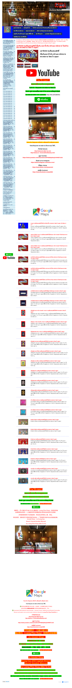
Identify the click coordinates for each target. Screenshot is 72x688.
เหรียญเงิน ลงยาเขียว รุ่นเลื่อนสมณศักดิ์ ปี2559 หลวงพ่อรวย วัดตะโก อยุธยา (46, 360)
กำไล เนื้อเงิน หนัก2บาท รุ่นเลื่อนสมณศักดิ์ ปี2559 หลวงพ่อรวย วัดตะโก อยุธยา (46, 400)
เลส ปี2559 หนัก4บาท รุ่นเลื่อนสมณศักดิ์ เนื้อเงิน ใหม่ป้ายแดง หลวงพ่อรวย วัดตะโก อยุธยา (48, 290)
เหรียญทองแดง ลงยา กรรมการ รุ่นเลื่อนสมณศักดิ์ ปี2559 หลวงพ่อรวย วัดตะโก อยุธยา (47, 331)
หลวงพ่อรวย (19, 39)
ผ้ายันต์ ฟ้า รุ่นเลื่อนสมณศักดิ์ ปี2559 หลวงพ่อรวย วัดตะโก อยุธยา (43, 458)
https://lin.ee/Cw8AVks (53, 94)
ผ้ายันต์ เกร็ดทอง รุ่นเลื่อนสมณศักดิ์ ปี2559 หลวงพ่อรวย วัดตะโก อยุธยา (45, 419)
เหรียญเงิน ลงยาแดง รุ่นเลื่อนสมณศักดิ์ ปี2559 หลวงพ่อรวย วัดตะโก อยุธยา (45, 341)
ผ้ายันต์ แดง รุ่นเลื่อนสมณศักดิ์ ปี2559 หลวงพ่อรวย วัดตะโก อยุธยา (44, 439)
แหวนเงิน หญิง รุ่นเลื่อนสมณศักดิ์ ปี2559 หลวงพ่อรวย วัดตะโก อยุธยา (44, 478)
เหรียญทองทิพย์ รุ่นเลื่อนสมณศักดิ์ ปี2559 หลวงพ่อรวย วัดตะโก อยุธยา (44, 390)
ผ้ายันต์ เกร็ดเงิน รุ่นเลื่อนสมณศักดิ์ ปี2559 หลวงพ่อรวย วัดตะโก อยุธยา (45, 429)
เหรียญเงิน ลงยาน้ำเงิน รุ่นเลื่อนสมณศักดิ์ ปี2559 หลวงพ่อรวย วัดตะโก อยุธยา (46, 351)
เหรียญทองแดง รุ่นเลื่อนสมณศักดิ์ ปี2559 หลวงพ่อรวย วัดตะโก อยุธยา (44, 380)
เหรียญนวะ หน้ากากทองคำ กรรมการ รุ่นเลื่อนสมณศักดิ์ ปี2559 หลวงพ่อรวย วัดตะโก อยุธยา (49, 321)
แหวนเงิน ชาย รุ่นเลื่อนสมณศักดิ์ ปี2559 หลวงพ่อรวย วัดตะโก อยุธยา (44, 468)
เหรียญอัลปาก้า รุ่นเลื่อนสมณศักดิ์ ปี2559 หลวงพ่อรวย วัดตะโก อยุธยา (44, 370)
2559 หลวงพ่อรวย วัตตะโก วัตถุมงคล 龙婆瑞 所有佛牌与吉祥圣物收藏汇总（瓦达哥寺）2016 (43, 39)
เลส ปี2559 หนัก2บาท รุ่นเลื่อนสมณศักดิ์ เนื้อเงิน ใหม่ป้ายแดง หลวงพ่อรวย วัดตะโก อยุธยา (48, 300)
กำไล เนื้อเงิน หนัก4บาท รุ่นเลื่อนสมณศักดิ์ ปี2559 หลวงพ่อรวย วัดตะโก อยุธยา (46, 409)
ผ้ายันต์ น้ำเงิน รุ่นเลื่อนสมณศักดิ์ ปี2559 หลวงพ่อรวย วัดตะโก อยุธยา (44, 449)
